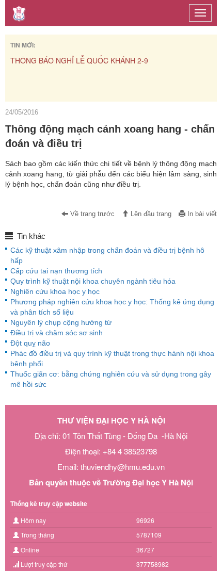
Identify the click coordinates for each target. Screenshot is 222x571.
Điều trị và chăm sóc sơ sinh (56, 333)
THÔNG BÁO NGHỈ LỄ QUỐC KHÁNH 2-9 (79, 60)
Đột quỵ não (30, 343)
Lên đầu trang (150, 214)
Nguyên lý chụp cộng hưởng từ (61, 322)
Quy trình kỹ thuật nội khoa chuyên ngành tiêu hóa (93, 281)
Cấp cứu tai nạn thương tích (56, 271)
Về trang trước (91, 214)
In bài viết (201, 214)
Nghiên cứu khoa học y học (55, 291)
